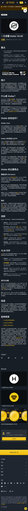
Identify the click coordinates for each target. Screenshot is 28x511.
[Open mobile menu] (25, 2)
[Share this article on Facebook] (8, 358)
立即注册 (14, 438)
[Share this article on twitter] (2, 358)
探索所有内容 (13, 452)
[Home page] (10, 3)
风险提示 (22, 503)
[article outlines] (25, 11)
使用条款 (19, 503)
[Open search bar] (17, 2)
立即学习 (24, 8)
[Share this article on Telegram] (15, 358)
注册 (21, 2)
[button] (25, 2)
